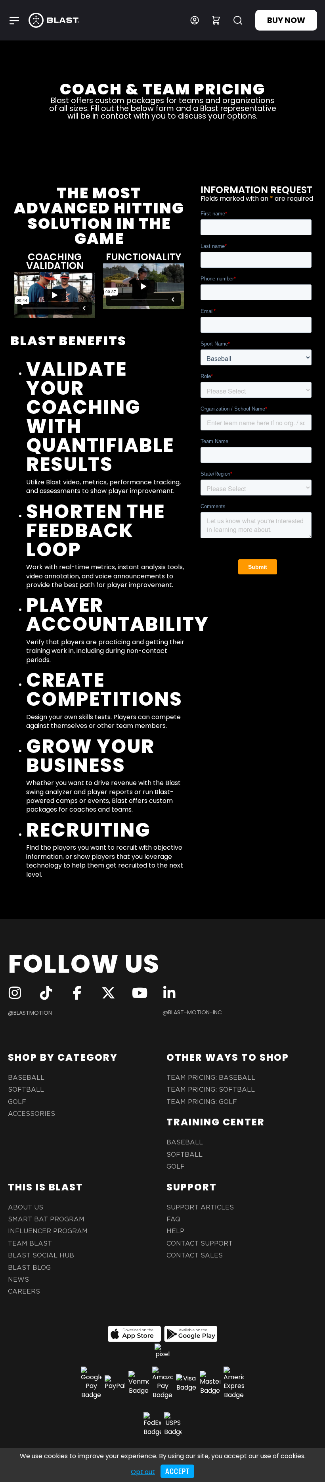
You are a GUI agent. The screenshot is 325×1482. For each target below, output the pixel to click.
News (18, 1280)
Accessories (31, 1114)
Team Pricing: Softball (210, 1090)
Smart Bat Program (46, 1219)
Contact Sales (194, 1255)
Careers (24, 1291)
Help (175, 1231)
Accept (177, 1471)
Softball (26, 1090)
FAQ (173, 1219)
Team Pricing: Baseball (210, 1078)
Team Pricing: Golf (201, 1102)
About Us (25, 1207)
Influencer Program (48, 1231)
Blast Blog (29, 1268)
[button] (14, 20)
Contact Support (199, 1243)
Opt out (143, 1471)
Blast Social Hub (41, 1255)
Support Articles (200, 1207)
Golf (17, 1102)
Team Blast (30, 1243)
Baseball (26, 1078)
